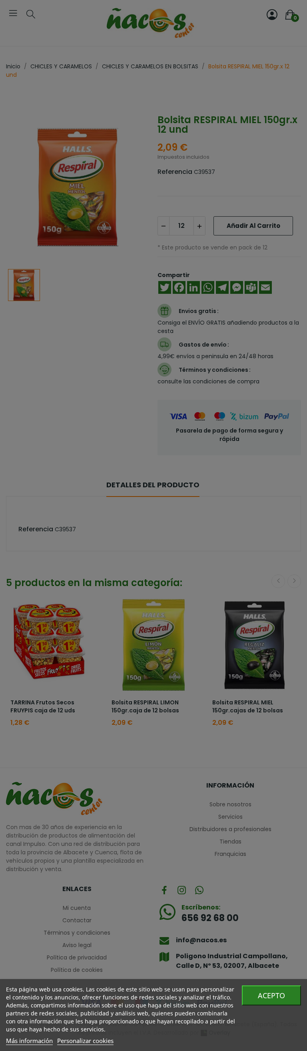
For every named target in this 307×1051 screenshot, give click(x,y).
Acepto (271, 995)
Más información (29, 1041)
